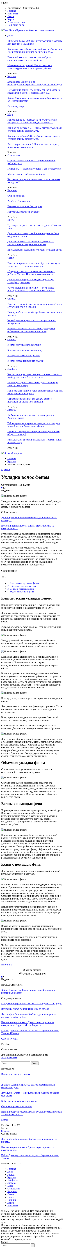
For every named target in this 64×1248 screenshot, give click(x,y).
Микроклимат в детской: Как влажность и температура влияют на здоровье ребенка (29, 67)
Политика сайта (15, 25)
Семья (10, 258)
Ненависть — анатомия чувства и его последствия (34, 168)
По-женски (5, 1131)
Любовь (11, 409)
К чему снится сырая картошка (23, 355)
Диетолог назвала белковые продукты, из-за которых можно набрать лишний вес (30, 243)
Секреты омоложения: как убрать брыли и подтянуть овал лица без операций (29, 400)
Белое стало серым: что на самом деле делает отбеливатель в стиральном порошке (31, 330)
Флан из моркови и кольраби (16, 1106)
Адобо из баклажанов (18, 201)
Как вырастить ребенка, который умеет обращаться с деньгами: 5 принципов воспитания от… (34, 50)
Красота (11, 76)
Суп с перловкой (16, 195)
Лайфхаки (12, 369)
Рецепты (12, 190)
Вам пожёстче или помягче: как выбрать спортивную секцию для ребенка (28, 58)
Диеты (10, 220)
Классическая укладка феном (24, 583)
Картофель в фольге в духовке (23, 211)
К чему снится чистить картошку (25, 350)
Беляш (4, 1119)
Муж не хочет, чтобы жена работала (26, 174)
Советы (11, 298)
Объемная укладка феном (23, 586)
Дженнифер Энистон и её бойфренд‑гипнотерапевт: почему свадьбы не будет (34, 83)
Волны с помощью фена (22, 588)
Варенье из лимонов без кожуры (24, 206)
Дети (10, 35)
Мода (10, 114)
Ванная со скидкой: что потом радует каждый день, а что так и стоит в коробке (34, 305)
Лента (10, 16)
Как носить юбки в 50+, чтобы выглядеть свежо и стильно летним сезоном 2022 (33, 137)
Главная (11, 10)
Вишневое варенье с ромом (15, 1074)
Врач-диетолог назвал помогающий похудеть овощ (34, 249)
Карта (10, 19)
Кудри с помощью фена (22, 591)
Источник (6, 964)
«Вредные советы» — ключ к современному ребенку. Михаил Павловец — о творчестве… (31, 273)
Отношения (13, 155)
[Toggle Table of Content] (3, 577)
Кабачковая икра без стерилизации (19, 1101)
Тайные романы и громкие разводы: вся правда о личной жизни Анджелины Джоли (33, 424)
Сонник (11, 339)
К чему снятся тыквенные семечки (25, 360)
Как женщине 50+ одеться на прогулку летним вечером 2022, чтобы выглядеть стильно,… (32, 121)
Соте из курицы (15, 106)
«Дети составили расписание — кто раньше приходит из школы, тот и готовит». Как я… (31, 289)
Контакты (12, 13)
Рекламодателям (16, 22)
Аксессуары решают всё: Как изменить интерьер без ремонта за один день (33, 145)
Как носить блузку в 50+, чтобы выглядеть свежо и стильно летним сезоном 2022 (34, 129)
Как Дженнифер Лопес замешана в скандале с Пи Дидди (31, 1003)
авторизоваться (9, 1057)
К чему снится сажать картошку (24, 344)
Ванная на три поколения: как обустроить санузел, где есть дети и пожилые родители (34, 264)
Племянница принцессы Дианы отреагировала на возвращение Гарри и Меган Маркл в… (33, 91)
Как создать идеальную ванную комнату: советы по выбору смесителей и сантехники (34, 375)
